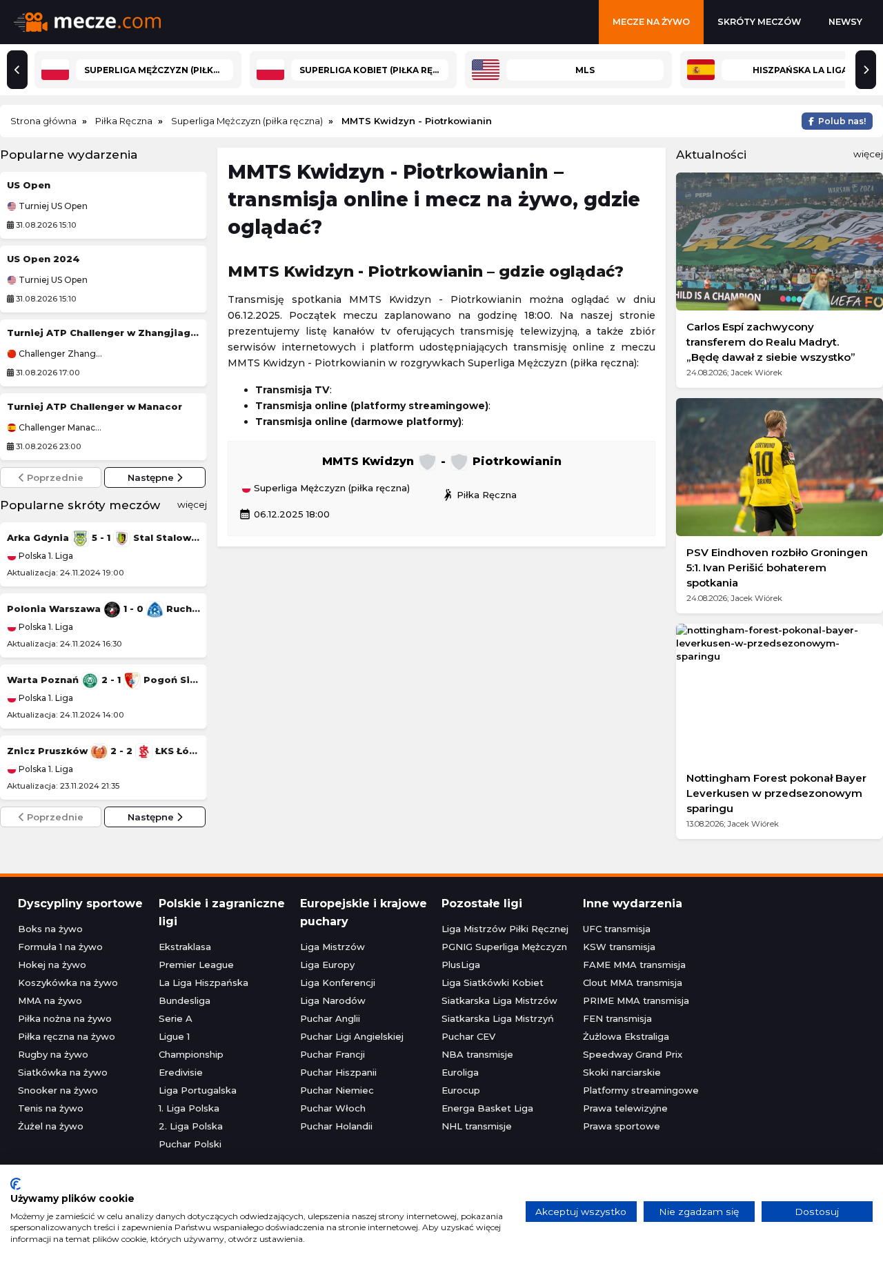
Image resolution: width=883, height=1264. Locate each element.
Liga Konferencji (337, 982)
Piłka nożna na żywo (65, 1018)
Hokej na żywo (52, 964)
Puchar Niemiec (337, 1090)
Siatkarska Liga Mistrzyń (498, 1018)
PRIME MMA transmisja (636, 1000)
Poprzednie (53, 477)
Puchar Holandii (336, 1126)
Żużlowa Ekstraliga (626, 1036)
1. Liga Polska (189, 1108)
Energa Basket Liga (487, 1108)
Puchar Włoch (333, 1108)
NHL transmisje (477, 1126)
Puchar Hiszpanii (338, 1072)
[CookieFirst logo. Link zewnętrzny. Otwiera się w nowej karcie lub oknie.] (15, 1184)
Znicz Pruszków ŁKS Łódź (103, 750)
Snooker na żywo (58, 1090)
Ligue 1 (174, 1036)
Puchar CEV (468, 1036)
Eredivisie (181, 1072)
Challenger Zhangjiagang (60, 354)
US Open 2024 (43, 258)
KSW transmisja (619, 946)
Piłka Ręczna (479, 494)
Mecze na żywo (651, 22)
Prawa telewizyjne (625, 1108)
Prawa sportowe (621, 1126)
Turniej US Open (52, 206)
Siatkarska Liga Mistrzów (499, 1000)
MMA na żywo (50, 1000)
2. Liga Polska (191, 1126)
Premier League (196, 964)
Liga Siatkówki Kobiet (493, 982)
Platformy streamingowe (641, 1090)
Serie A (175, 1018)
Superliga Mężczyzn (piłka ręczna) (330, 488)
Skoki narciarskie (622, 1072)
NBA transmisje (477, 1054)
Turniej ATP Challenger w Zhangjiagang (103, 332)
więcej (192, 504)
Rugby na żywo (53, 1054)
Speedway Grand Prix (632, 1054)
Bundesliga (184, 1000)
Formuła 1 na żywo (60, 946)
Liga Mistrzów (332, 946)
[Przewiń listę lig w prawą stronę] (865, 69)
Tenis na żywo (50, 1108)
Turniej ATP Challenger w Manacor (94, 406)
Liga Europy (327, 964)
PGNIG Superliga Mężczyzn (504, 946)
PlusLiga (461, 964)
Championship (191, 1054)
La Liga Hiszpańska (203, 982)
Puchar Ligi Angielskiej (352, 1036)
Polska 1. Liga (45, 556)
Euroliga (460, 1072)
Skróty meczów (759, 22)
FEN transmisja (617, 1018)
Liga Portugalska (198, 1090)
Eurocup (461, 1090)
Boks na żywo (50, 928)
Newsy (845, 22)
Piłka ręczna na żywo (66, 1036)
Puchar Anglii (330, 1018)
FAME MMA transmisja (634, 964)
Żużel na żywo (50, 1126)
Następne (152, 477)
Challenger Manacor (60, 428)
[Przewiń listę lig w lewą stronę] (17, 69)
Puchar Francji (332, 1054)
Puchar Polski (190, 1143)
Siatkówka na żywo (63, 1072)
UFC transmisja (617, 928)
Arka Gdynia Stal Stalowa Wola (103, 537)
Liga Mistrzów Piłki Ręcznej (505, 928)
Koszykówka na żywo (68, 982)
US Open (28, 184)
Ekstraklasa (185, 946)
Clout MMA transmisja (632, 982)
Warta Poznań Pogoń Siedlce (103, 679)
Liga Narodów (333, 1000)
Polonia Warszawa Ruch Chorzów (103, 608)
